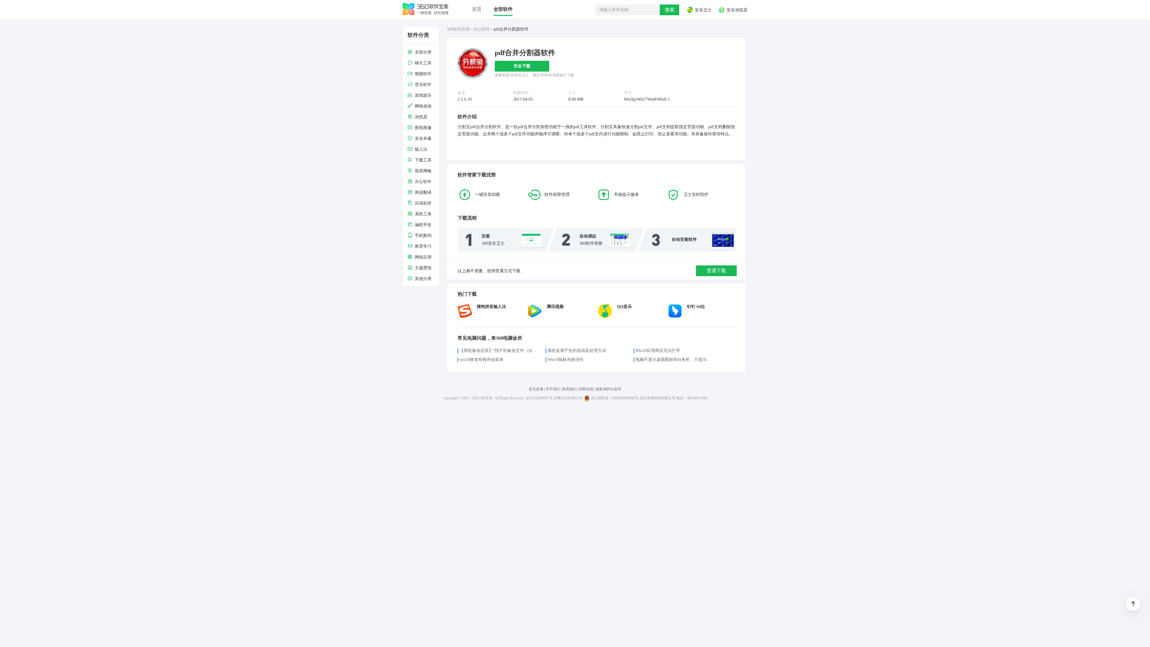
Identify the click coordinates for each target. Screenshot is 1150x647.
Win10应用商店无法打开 (657, 350)
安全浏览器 (736, 10)
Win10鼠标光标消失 (565, 359)
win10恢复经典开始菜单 (481, 359)
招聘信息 (586, 389)
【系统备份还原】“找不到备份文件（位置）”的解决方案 (498, 350)
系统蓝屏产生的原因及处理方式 (576, 350)
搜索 (669, 9)
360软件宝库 (458, 29)
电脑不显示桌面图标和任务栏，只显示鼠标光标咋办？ (675, 359)
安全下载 (522, 66)
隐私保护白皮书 (608, 389)
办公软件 (481, 29)
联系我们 (569, 389)
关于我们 (553, 389)
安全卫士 (703, 10)
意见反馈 (536, 389)
